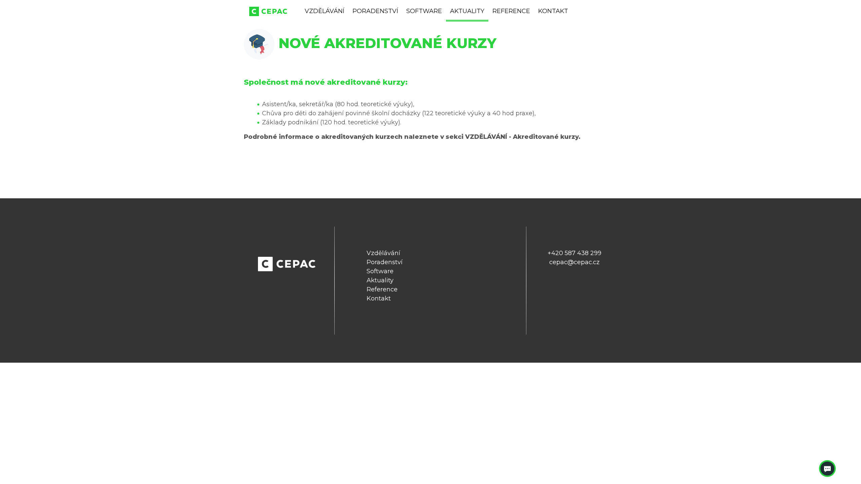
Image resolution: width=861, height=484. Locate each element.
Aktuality (467, 11)
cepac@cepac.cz (574, 262)
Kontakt (553, 11)
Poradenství (375, 11)
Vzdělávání (324, 11)
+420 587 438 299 (574, 253)
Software (424, 11)
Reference (511, 11)
